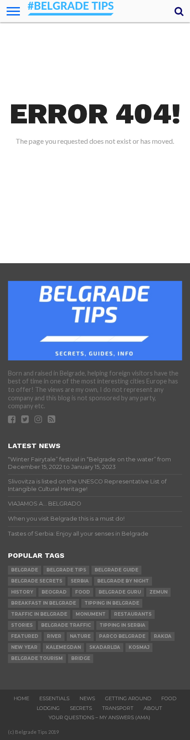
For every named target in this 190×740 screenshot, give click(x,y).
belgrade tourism (37, 658)
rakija (162, 636)
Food (168, 698)
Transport (117, 708)
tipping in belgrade (111, 603)
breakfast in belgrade (43, 603)
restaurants (133, 614)
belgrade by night (123, 581)
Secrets (81, 708)
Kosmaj (139, 647)
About (153, 708)
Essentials (54, 698)
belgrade (24, 570)
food (82, 592)
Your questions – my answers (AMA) (99, 717)
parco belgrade (122, 636)
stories (22, 625)
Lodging (48, 708)
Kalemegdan (63, 647)
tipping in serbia (122, 625)
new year (24, 647)
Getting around (128, 698)
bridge (80, 658)
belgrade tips (66, 570)
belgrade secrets (36, 581)
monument (91, 614)
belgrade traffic (66, 625)
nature (80, 636)
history (22, 592)
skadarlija (104, 647)
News (87, 698)
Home (21, 698)
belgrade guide (116, 570)
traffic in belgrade (39, 614)
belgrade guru (120, 592)
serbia (80, 581)
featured (24, 636)
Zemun (158, 592)
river (54, 636)
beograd (54, 592)
